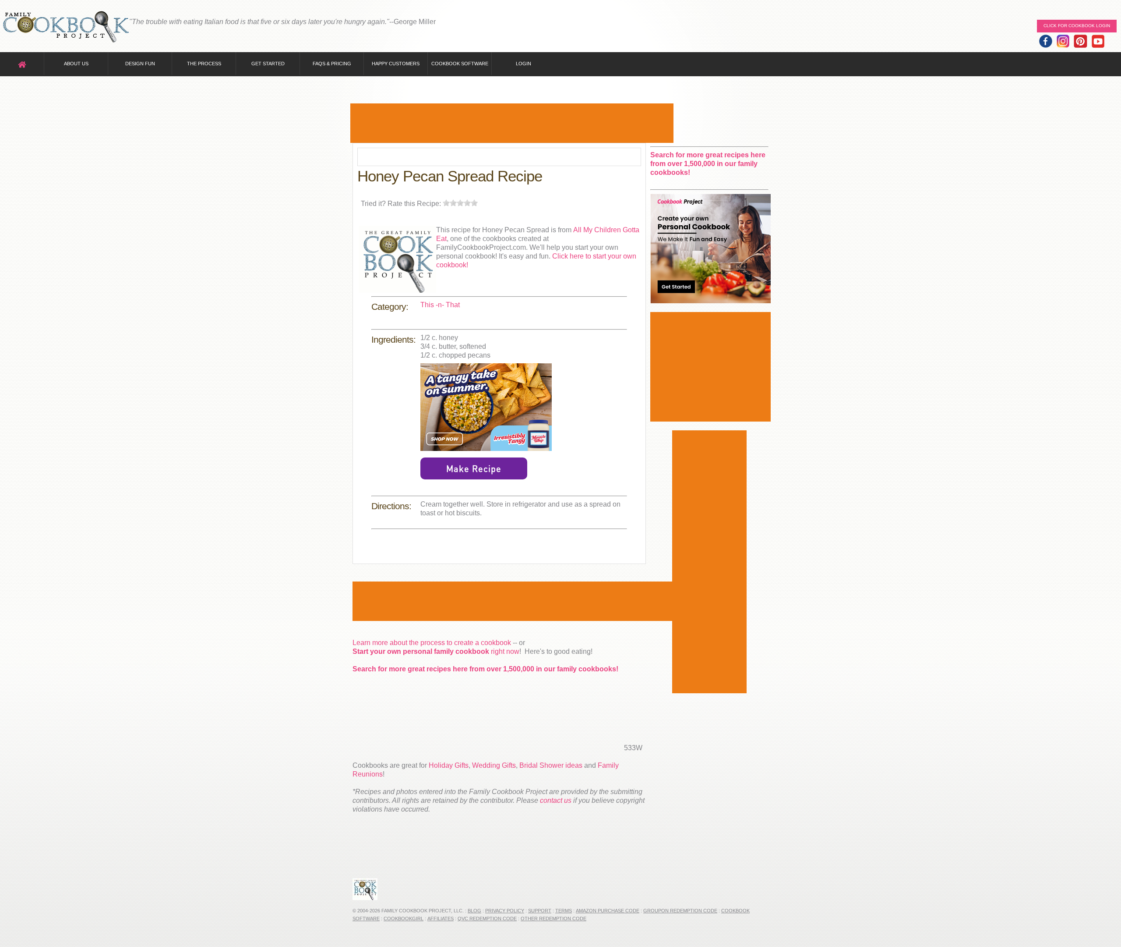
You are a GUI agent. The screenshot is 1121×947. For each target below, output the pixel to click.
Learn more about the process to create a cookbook (432, 642)
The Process (204, 63)
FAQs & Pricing (332, 63)
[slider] (460, 202)
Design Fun (140, 63)
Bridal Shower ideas (550, 765)
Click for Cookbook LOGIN (1076, 25)
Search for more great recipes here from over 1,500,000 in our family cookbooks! (485, 669)
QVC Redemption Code (487, 918)
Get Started (268, 63)
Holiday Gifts (449, 765)
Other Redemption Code (553, 918)
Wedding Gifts (494, 765)
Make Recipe (473, 468)
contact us (555, 800)
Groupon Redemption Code (680, 910)
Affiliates (440, 918)
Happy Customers (395, 63)
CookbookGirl (403, 918)
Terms (563, 910)
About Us (76, 63)
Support (539, 910)
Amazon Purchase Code (607, 910)
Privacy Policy (504, 910)
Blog (474, 910)
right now (436, 651)
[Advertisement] (512, 123)
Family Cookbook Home (65, 27)
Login (523, 63)
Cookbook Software (459, 63)
